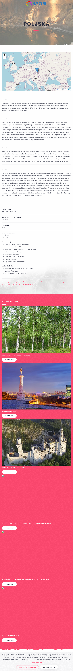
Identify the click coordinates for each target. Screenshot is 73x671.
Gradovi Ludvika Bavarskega (13, 467)
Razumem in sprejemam (27, 667)
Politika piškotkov (36, 662)
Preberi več (9, 359)
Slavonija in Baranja (10, 635)
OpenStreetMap (67, 89)
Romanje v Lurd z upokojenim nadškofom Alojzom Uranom (25, 579)
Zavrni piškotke (49, 667)
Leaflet (59, 89)
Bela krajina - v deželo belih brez (16, 355)
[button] (70, 4)
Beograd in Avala (9, 411)
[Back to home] (36, 4)
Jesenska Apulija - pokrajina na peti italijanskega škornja (26, 523)
